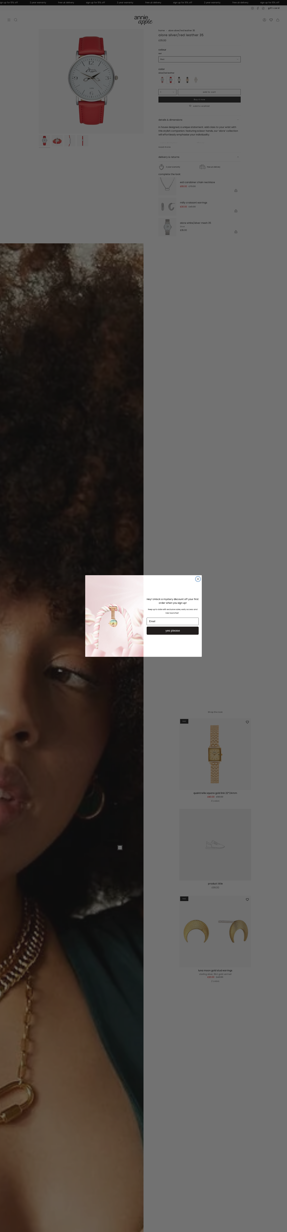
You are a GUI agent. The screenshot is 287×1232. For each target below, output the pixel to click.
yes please (172, 630)
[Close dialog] (198, 579)
